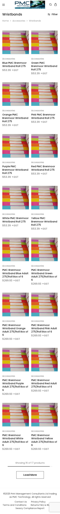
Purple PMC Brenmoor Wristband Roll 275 (15, 170)
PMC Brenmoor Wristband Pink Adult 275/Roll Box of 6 (44, 328)
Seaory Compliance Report (30, 508)
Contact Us (21, 501)
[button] (27, 34)
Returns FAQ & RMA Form (44, 505)
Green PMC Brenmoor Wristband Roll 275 (44, 66)
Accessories (18, 20)
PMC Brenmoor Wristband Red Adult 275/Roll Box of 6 (44, 383)
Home (5, 20)
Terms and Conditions (14, 505)
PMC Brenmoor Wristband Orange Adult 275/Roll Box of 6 (15, 330)
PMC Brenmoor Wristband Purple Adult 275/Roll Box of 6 (15, 385)
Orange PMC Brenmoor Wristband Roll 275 (15, 118)
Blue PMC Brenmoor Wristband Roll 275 (14, 64)
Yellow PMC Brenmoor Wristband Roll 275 (44, 221)
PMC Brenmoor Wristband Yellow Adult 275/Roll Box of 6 (44, 440)
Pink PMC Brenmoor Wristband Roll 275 (43, 116)
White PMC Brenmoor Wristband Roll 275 (15, 219)
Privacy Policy (38, 501)
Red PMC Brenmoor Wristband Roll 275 (43, 168)
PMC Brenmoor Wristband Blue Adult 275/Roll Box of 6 (15, 273)
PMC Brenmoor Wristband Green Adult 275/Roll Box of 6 (44, 275)
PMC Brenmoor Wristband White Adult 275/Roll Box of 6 (15, 440)
